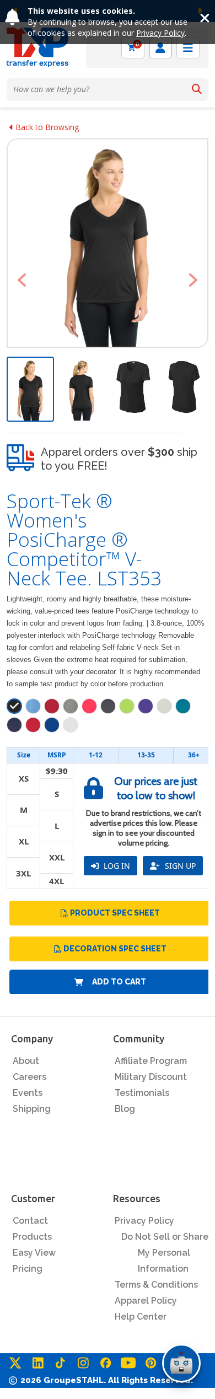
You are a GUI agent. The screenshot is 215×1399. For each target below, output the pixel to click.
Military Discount (151, 1077)
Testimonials (142, 1093)
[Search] (196, 89)
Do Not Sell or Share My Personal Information (164, 1252)
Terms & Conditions (156, 1284)
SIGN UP (179, 865)
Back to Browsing (46, 127)
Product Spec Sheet (115, 912)
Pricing (27, 1268)
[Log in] (160, 47)
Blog (125, 1109)
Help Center (140, 1316)
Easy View (34, 1252)
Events (27, 1093)
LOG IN (115, 865)
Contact (30, 1220)
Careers (29, 1077)
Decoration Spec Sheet (114, 948)
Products (32, 1236)
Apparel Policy (146, 1300)
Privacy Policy (160, 33)
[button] (22, 280)
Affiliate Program (151, 1061)
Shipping (32, 1109)
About (26, 1061)
